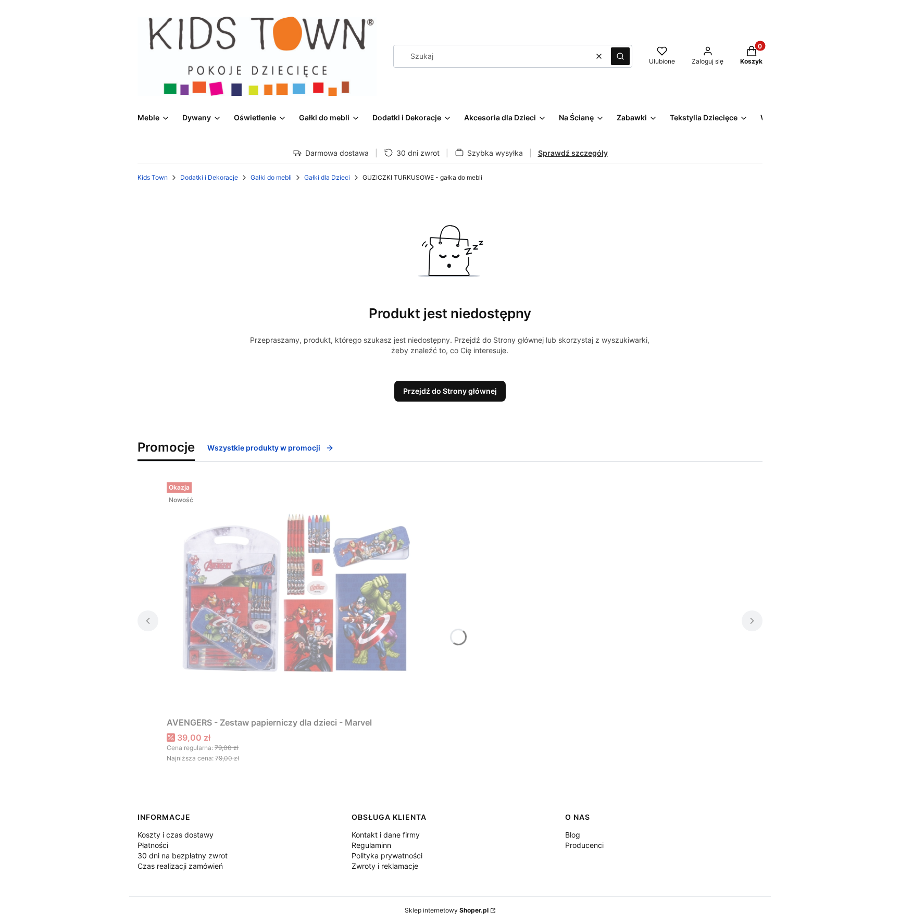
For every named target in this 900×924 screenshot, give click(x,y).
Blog (572, 834)
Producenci (584, 845)
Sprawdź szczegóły (573, 152)
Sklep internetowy (447, 910)
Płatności (153, 845)
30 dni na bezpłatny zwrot (183, 855)
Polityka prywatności (387, 855)
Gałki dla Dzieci (327, 177)
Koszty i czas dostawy (176, 834)
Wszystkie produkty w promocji (263, 447)
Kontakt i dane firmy (386, 834)
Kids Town (153, 177)
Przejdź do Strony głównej (450, 390)
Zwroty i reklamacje (385, 865)
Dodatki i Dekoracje (209, 177)
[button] (620, 56)
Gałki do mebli (271, 177)
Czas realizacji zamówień (180, 865)
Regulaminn (371, 845)
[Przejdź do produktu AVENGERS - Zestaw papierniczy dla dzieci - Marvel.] (297, 595)
